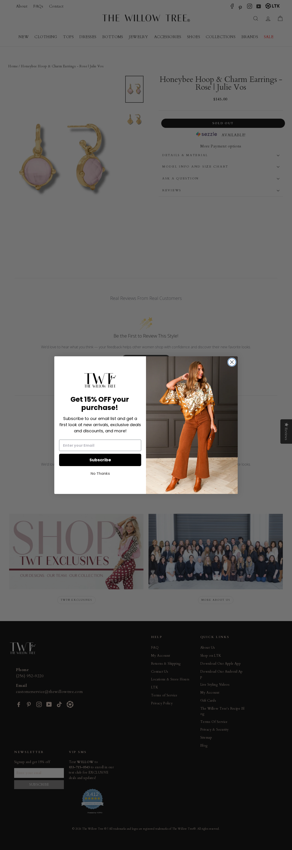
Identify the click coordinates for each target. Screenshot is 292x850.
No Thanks (100, 473)
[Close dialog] (232, 362)
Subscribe (100, 460)
